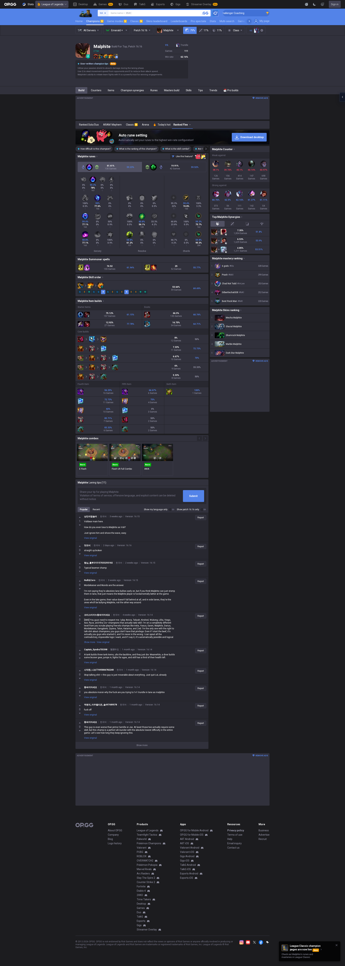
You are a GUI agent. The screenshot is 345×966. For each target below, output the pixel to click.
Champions (94, 21)
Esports (141, 920)
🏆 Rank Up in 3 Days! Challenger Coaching (263, 13)
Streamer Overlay (147, 929)
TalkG (140, 916)
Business (264, 830)
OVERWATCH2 (145, 860)
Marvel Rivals (144, 869)
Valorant (141, 847)
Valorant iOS (187, 852)
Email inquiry (234, 843)
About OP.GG (115, 830)
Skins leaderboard (156, 21)
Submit (193, 496)
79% (192, 30)
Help (229, 839)
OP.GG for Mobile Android (194, 830)
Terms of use (234, 834)
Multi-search (227, 21)
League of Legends (52, 4)
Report (200, 517)
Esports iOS (186, 877)
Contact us (233, 847)
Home (79, 21)
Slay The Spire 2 (146, 877)
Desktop (141, 903)
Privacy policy (235, 830)
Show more (89, 642)
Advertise (264, 834)
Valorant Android (189, 847)
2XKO (140, 895)
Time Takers (144, 899)
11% (206, 30)
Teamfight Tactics (147, 834)
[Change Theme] (314, 4)
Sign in (335, 4)
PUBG (140, 852)
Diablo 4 (141, 890)
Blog (110, 839)
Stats (213, 21)
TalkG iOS (185, 869)
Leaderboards (179, 21)
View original (90, 538)
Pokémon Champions (149, 843)
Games (141, 908)
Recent (96, 509)
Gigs (139, 925)
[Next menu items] (249, 21)
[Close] (336, 945)
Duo (139, 912)
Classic (136, 21)
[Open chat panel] (342, 97)
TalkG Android (188, 864)
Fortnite (141, 886)
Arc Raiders (143, 873)
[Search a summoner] (205, 13)
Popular (84, 509)
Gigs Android (187, 856)
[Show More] (306, 4)
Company (113, 834)
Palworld (142, 839)
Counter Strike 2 (146, 882)
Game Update (246, 21)
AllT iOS (184, 843)
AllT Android (187, 839)
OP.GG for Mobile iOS (191, 834)
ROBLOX (141, 856)
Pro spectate (198, 21)
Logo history (115, 843)
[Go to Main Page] (10, 4)
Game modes (116, 21)
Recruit (263, 839)
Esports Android (189, 873)
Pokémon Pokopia (147, 864)
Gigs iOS (184, 860)
